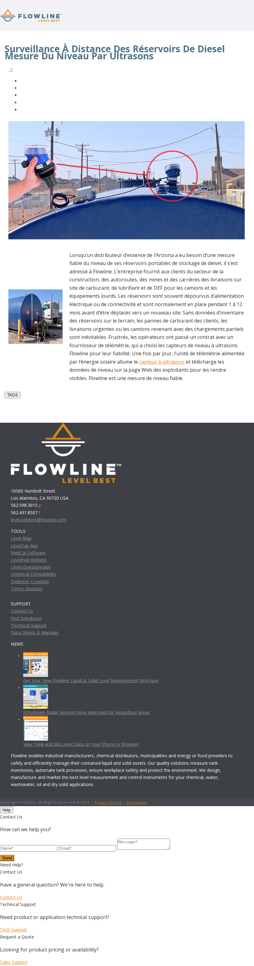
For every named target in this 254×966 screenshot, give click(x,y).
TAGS (12, 395)
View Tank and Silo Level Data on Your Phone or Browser (81, 744)
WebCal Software (28, 553)
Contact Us (22, 611)
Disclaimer (137, 802)
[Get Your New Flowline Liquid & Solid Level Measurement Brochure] (35, 656)
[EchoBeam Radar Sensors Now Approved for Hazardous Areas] (35, 687)
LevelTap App (24, 546)
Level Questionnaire (31, 567)
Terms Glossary (26, 589)
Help (6, 810)
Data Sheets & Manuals (35, 632)
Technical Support (29, 625)
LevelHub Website (29, 560)
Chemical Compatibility (33, 574)
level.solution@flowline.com (38, 520)
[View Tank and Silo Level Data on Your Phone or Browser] (35, 719)
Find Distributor (26, 618)
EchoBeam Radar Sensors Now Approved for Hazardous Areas (86, 712)
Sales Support (14, 962)
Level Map (21, 538)
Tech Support (13, 930)
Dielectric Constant (30, 581)
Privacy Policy (108, 802)
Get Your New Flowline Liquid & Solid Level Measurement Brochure (91, 680)
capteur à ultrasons (162, 361)
